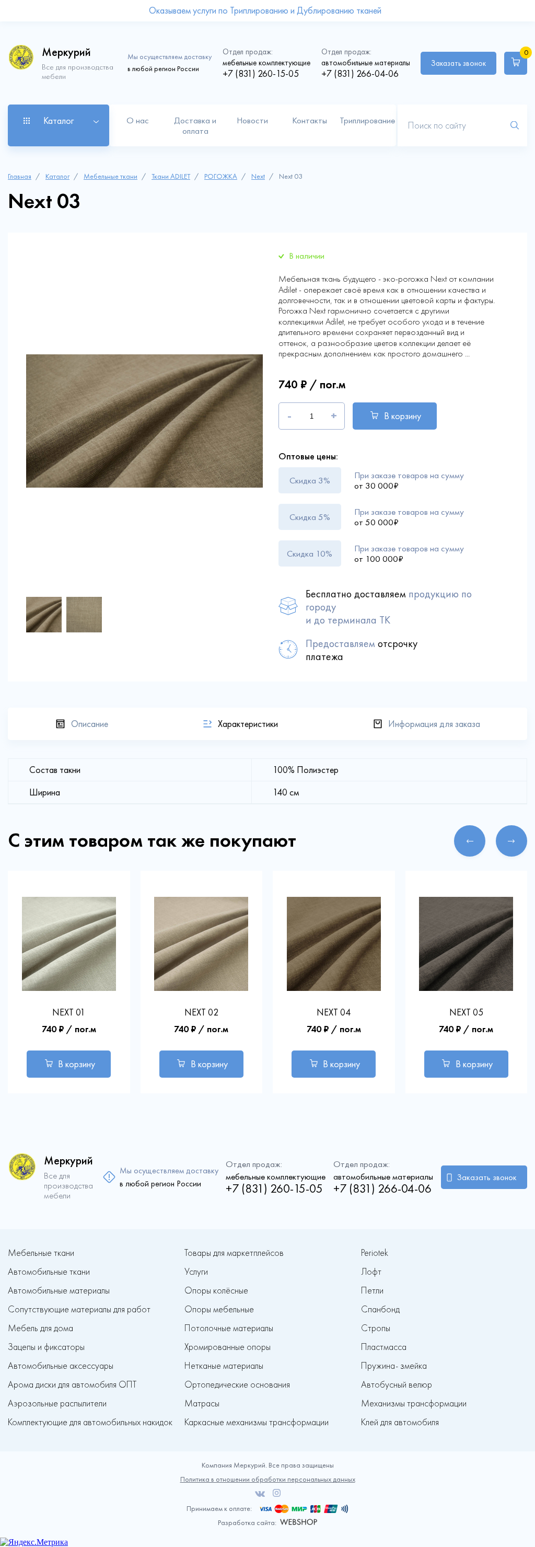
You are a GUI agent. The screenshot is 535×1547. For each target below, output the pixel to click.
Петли (372, 1290)
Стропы (375, 1328)
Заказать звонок (458, 63)
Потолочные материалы (228, 1328)
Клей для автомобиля (400, 1422)
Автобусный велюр (396, 1384)
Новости (252, 120)
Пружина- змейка (394, 1365)
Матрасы (201, 1403)
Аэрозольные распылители (57, 1403)
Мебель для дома (40, 1328)
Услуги (196, 1271)
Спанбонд (380, 1309)
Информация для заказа (434, 724)
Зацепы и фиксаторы (46, 1347)
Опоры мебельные (219, 1309)
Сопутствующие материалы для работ (79, 1309)
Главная (19, 176)
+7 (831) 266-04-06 (360, 73)
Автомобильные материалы (59, 1290)
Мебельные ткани (110, 176)
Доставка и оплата (195, 125)
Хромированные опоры (227, 1347)
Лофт (371, 1271)
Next (258, 176)
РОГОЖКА (220, 176)
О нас (137, 120)
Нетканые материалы (223, 1365)
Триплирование (367, 120)
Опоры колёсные (216, 1290)
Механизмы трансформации (414, 1403)
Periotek (374, 1253)
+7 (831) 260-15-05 (261, 73)
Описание (89, 724)
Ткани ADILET (171, 176)
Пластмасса (383, 1347)
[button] (469, 841)
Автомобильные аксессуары (60, 1365)
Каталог (57, 176)
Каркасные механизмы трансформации (256, 1422)
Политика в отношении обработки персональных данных (267, 1479)
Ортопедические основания (237, 1384)
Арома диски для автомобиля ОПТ (72, 1384)
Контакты (309, 120)
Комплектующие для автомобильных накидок (90, 1422)
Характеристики (248, 724)
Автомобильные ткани (49, 1271)
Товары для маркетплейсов (234, 1253)
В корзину (402, 416)
